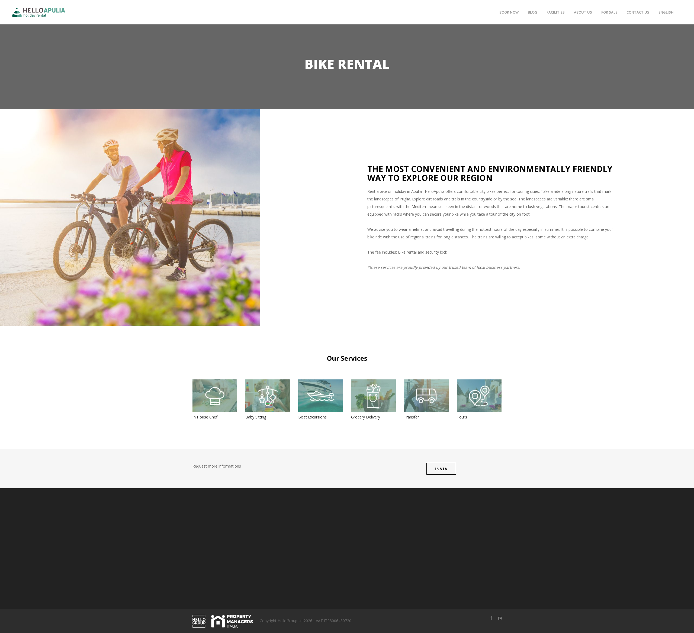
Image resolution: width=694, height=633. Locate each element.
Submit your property (316, 532)
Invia (441, 468)
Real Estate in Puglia (316, 557)
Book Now (509, 12)
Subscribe (452, 560)
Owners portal (310, 523)
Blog (532, 12)
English (666, 12)
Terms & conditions (368, 523)
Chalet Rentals (310, 548)
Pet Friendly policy (367, 548)
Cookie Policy (363, 540)
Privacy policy (363, 532)
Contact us (637, 12)
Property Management (318, 540)
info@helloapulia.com (224, 583)
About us (583, 12)
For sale (609, 12)
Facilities (556, 12)
